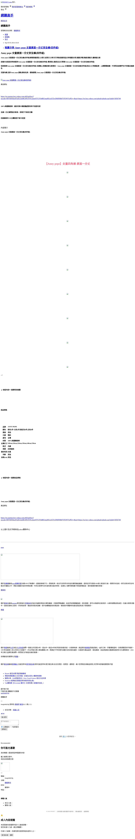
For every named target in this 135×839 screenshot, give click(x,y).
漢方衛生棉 (30, 664)
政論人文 (16, 710)
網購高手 (7, 15)
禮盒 (16, 656)
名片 (6, 39)
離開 (11, 835)
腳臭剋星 (18, 583)
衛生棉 (6, 664)
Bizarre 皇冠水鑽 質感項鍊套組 (15, 673)
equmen (14, 603)
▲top (2, 713)
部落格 (7, 37)
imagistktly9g (5, 693)
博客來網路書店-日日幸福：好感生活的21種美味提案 (23, 676)
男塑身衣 (28, 603)
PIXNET (53, 811)
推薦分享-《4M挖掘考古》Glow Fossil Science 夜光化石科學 (25, 678)
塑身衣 (3, 590)
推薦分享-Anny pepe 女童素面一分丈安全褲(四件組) (32, 47)
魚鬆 (2, 610)
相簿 (6, 34)
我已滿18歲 (5, 835)
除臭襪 (6, 583)
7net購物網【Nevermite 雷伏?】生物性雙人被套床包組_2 (24, 683)
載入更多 (4, 717)
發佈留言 (4, 729)
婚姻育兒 (17, 30)
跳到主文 (4, 21)
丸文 (11, 647)
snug (2, 547)
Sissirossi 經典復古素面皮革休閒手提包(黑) (19, 680)
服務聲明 (86, 811)
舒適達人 (15, 664)
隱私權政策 (78, 811)
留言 (21, 704)
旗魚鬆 (87, 647)
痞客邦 (17, 704)
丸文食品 (20, 647)
